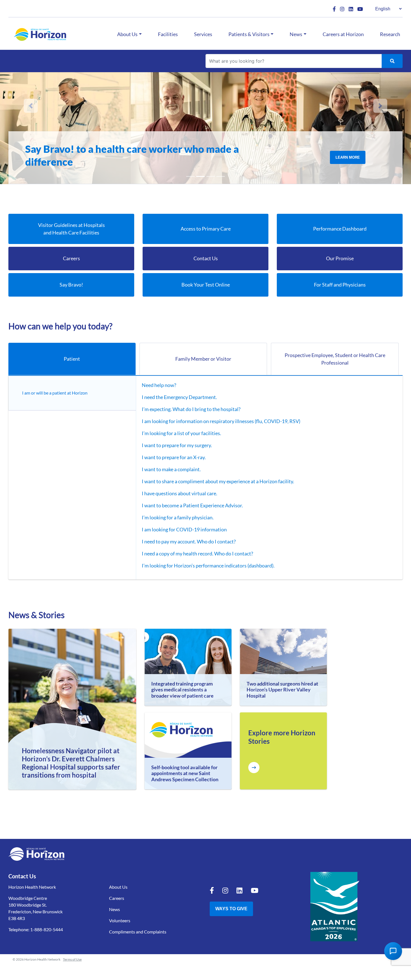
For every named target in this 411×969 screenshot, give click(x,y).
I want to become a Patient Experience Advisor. (192, 505)
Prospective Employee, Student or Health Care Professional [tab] (335, 359)
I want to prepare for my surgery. (177, 445)
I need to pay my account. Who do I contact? (189, 541)
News (296, 34)
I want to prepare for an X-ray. (174, 457)
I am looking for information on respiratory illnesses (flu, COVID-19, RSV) (221, 421)
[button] (31, 106)
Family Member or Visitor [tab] (203, 359)
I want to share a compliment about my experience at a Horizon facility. (218, 481)
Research (390, 34)
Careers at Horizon (343, 34)
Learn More (348, 164)
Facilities (168, 34)
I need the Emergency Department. (179, 397)
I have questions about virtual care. (179, 493)
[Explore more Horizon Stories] (253, 767)
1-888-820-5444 (46, 929)
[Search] (392, 61)
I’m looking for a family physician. (178, 517)
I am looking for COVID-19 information (184, 529)
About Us (127, 34)
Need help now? (159, 385)
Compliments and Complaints (137, 931)
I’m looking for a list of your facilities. (181, 433)
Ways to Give (231, 908)
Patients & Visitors (249, 34)
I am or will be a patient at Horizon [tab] (55, 392)
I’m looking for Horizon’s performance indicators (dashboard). (208, 565)
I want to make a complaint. (171, 469)
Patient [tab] (72, 359)
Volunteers (119, 920)
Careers (116, 898)
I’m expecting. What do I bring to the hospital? (191, 409)
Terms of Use (72, 959)
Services (203, 34)
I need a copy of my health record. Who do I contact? (197, 553)
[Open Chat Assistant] (393, 951)
